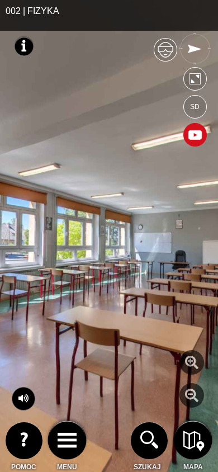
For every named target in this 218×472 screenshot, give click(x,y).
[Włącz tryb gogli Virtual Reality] (165, 54)
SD (195, 107)
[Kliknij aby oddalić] (191, 395)
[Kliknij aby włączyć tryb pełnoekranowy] (195, 81)
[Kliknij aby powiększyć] (191, 362)
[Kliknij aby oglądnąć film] (195, 136)
